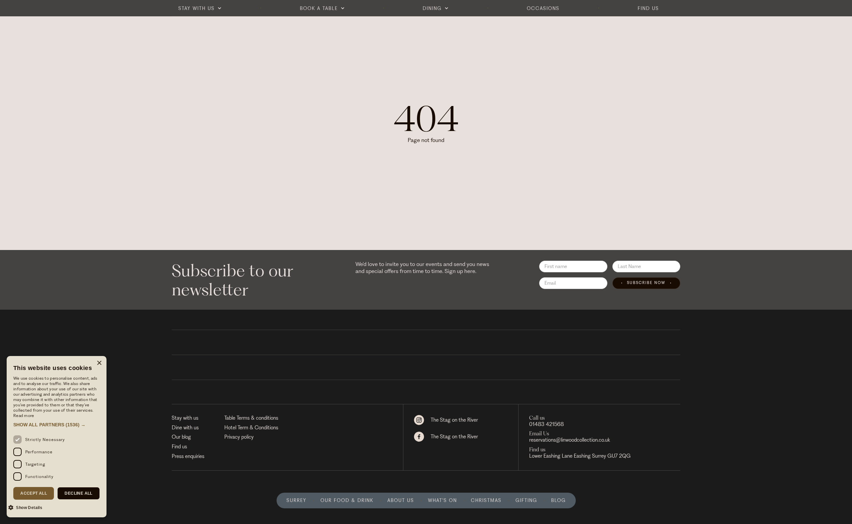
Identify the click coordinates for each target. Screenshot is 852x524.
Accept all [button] (33, 493)
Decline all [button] (78, 493)
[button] (200, 8)
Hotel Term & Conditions (251, 428)
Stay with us (185, 418)
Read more (23, 415)
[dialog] (56, 436)
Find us (179, 447)
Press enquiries (188, 456)
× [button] (99, 363)
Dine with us (185, 428)
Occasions (543, 8)
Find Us (648, 8)
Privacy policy (239, 437)
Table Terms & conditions (251, 418)
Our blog (181, 437)
